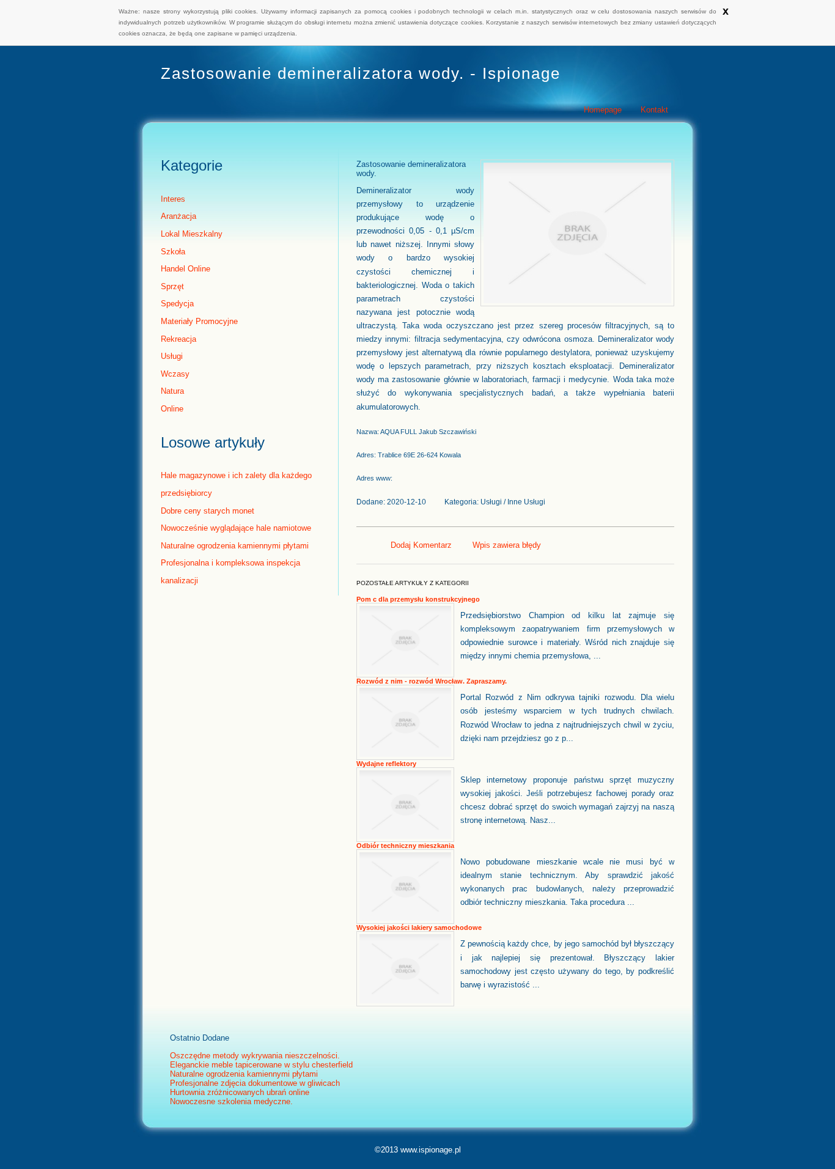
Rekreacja (178, 339)
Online (172, 408)
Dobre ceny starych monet (207, 510)
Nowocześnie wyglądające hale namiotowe (236, 528)
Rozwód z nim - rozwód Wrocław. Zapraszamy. (431, 681)
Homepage (603, 109)
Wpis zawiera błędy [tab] (507, 545)
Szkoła (173, 251)
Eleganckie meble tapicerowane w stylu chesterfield (261, 1064)
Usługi (172, 356)
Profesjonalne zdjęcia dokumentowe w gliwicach (255, 1083)
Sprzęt (172, 286)
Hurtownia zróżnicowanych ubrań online (239, 1092)
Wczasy (175, 373)
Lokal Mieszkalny (192, 233)
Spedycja (177, 303)
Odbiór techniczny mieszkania (405, 845)
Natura (172, 391)
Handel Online (185, 268)
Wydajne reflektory (386, 763)
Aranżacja (178, 216)
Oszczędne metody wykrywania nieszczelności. (255, 1055)
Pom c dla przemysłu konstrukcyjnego (418, 599)
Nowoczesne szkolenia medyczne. (231, 1101)
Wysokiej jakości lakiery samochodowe (419, 927)
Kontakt (654, 109)
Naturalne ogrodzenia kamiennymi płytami (235, 545)
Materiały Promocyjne (199, 321)
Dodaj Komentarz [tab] (421, 545)
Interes (173, 199)
